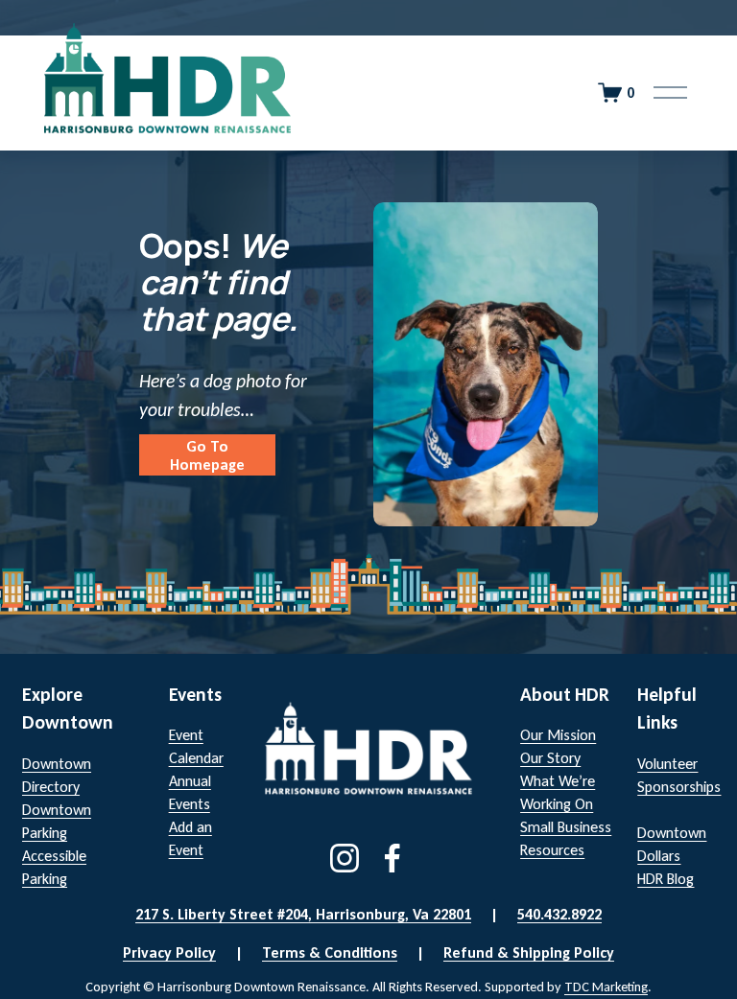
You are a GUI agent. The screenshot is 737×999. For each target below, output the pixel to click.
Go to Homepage (207, 455)
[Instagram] (344, 858)
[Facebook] (392, 858)
